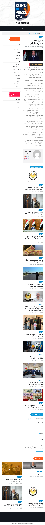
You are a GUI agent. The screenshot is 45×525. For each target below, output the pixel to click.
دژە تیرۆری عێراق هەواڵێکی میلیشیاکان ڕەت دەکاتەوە (35, 285)
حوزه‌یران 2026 (17, 49)
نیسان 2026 (18, 55)
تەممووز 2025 (17, 81)
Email (41, 439)
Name (41, 433)
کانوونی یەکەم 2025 (16, 66)
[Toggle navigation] (22, 28)
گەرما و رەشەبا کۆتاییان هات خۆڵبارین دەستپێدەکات (14, 480)
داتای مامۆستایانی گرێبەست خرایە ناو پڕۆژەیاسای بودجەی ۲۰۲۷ (33, 383)
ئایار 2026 (18, 52)
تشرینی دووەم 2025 (16, 69)
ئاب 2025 (18, 78)
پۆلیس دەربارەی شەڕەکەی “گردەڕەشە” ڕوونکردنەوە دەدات (34, 188)
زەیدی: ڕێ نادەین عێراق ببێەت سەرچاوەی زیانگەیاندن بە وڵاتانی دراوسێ (34, 237)
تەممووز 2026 (17, 46)
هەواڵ (19, 107)
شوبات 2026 (17, 61)
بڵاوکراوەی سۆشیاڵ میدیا (15, 99)
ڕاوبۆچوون (18, 102)
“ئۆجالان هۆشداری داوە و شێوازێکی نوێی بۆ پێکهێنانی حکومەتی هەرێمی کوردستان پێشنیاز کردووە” (33, 308)
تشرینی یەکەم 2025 (16, 72)
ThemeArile (35, 520)
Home (39, 33)
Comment (40, 422)
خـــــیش (40, 474)
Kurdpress (22, 22)
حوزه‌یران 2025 (17, 83)
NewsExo (29, 520)
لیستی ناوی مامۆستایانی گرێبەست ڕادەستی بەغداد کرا (33, 335)
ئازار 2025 (18, 86)
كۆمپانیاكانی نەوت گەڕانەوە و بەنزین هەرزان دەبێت (35, 357)
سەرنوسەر (39, 46)
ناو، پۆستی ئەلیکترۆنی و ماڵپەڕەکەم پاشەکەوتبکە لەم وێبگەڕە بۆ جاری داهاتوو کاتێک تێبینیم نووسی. (33, 447)
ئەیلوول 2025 (17, 75)
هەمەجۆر (18, 104)
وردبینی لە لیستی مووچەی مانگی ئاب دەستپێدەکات (34, 261)
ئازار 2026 (18, 58)
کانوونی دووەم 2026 (16, 64)
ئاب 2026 (18, 44)
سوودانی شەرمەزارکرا (33, 33)
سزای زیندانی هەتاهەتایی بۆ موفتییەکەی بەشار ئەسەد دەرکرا (34, 213)
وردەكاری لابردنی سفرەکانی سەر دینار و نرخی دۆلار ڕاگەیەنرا (34, 406)
